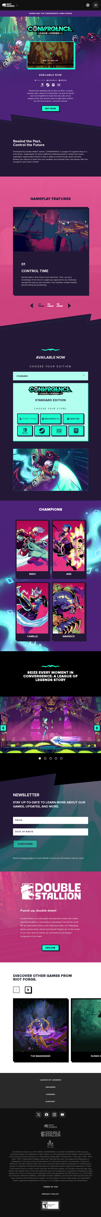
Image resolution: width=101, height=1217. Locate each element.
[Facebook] (46, 1114)
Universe (50, 1087)
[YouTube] (62, 1114)
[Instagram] (54, 1114)
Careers (50, 1094)
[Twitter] (38, 1114)
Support (50, 1101)
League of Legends (50, 1080)
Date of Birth (24, 832)
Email (19, 820)
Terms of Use (50, 1187)
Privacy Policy (28, 858)
